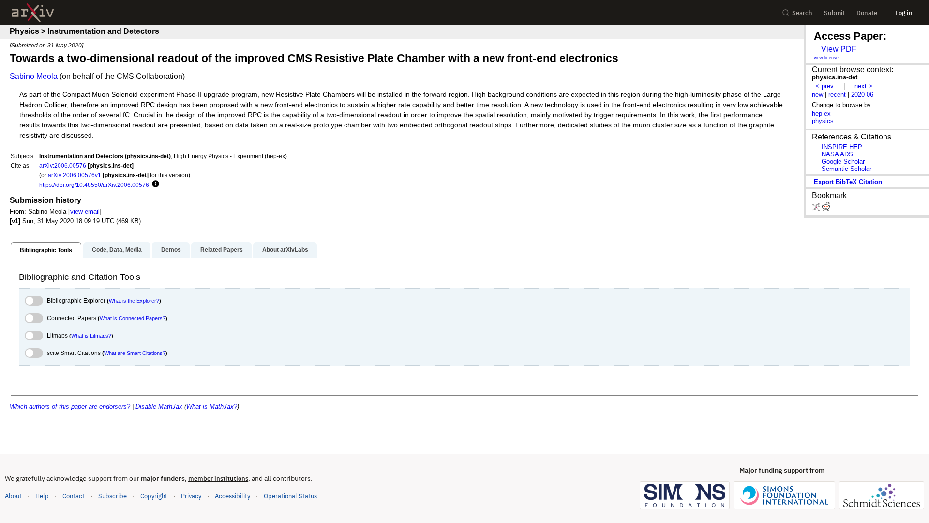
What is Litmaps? (91, 335)
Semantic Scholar (846, 168)
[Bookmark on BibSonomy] (817, 209)
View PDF (838, 49)
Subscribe (112, 496)
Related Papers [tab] (221, 249)
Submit (834, 13)
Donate (866, 13)
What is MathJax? (211, 406)
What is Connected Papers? (132, 318)
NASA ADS (837, 154)
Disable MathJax (158, 406)
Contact (73, 496)
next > (863, 86)
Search (802, 13)
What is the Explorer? (134, 301)
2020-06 (862, 94)
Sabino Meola (34, 76)
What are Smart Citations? (134, 353)
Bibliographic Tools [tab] (46, 250)
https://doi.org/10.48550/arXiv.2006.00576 (94, 185)
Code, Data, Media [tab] (117, 249)
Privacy (191, 496)
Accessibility (232, 496)
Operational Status (290, 496)
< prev (825, 86)
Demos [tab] (171, 249)
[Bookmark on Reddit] (826, 209)
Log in (904, 13)
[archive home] (33, 12)
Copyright (153, 496)
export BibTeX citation (848, 181)
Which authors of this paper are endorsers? (70, 406)
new (817, 94)
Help (42, 496)
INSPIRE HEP (842, 147)
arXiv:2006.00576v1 (74, 175)
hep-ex (821, 113)
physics (823, 120)
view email (85, 211)
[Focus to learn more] (154, 184)
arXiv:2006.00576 (62, 165)
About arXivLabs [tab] (285, 249)
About (13, 496)
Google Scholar (843, 161)
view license (826, 57)
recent (837, 94)
